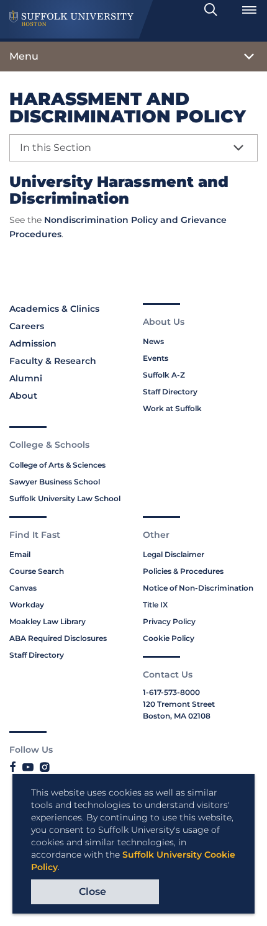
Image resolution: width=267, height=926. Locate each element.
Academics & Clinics (54, 308)
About (23, 395)
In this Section (55, 147)
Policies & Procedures (183, 571)
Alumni (25, 378)
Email (19, 554)
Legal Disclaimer (173, 554)
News (153, 341)
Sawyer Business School (54, 481)
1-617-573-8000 (171, 692)
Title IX (155, 604)
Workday (26, 604)
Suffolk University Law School (64, 498)
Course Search (36, 571)
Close (92, 891)
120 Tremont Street (179, 704)
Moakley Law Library (47, 621)
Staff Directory (170, 391)
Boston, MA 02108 (176, 715)
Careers (26, 326)
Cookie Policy (168, 638)
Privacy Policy (169, 621)
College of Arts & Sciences (57, 465)
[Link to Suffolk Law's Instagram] (44, 767)
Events (155, 358)
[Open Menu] (249, 10)
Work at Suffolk (172, 408)
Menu (23, 56)
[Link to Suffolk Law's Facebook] (12, 767)
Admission (33, 343)
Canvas (23, 587)
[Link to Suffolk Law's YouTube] (28, 767)
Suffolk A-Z (164, 374)
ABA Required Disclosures (58, 638)
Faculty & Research (52, 360)
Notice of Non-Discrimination (198, 587)
